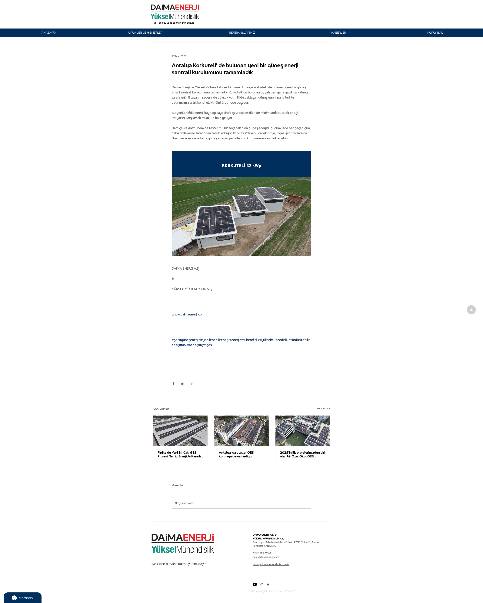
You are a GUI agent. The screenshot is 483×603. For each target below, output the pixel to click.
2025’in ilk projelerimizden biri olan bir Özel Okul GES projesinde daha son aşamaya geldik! (302, 454)
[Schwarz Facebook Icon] (268, 584)
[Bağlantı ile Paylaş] (192, 383)
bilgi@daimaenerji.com (266, 557)
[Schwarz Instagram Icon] (261, 584)
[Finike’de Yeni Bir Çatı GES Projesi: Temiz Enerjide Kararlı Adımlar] (180, 431)
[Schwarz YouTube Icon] (254, 584)
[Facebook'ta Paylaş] (173, 383)
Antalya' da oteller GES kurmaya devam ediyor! (236, 454)
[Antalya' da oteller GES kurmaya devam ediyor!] (241, 431)
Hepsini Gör (323, 408)
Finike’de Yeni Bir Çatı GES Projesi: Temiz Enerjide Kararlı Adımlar (179, 454)
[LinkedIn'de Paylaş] (183, 383)
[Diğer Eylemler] (309, 56)
